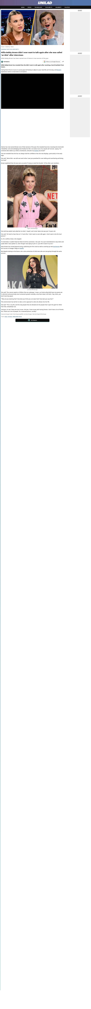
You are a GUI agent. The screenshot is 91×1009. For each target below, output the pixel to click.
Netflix (22, 248)
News (22, 7)
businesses (56, 246)
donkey (36, 150)
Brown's (59, 70)
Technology (38, 7)
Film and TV (48, 7)
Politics (67, 7)
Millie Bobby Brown (17, 316)
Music (29, 7)
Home (2, 46)
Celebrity (58, 7)
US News (10, 316)
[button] (63, 61)
